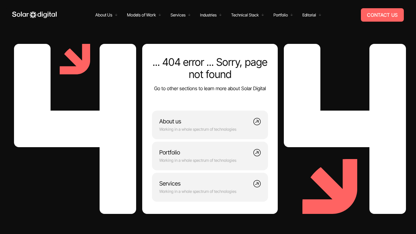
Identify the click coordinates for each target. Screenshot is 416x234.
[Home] (34, 15)
